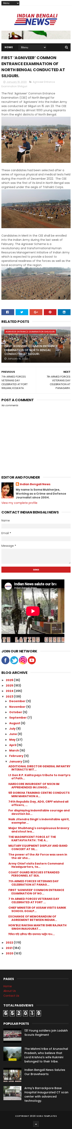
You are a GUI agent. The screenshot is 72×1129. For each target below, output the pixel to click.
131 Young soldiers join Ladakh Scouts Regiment (46, 1033)
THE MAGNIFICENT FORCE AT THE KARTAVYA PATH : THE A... (32, 838)
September (18, 718)
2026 (10, 680)
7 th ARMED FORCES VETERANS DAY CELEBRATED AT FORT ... (33, 900)
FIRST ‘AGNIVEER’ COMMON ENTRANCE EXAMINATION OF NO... (36, 891)
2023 (10, 697)
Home (9, 47)
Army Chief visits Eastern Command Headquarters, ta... (36, 865)
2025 (10, 685)
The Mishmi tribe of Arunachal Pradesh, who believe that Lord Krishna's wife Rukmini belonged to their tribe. (46, 1055)
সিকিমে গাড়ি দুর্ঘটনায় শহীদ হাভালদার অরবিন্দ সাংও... (31, 934)
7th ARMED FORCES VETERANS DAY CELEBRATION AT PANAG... (33, 883)
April (13, 745)
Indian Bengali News (35, 484)
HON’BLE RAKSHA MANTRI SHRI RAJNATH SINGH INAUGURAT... (37, 927)
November (17, 707)
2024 (10, 691)
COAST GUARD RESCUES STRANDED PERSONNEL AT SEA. (34, 874)
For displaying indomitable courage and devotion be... (39, 812)
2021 (9, 948)
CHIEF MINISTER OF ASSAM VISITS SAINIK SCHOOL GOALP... (37, 909)
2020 (10, 953)
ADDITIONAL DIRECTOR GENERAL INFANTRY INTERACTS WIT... (39, 768)
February (16, 756)
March (14, 750)
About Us (9, 991)
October (16, 712)
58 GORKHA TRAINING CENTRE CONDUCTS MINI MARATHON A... (39, 794)
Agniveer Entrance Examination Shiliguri (30, 331)
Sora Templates (46, 1116)
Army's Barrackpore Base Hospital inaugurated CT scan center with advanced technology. (46, 1094)
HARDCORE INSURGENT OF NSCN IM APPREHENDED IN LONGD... (33, 785)
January (16, 761)
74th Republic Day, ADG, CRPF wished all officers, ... (38, 803)
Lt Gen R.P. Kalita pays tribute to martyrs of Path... (39, 777)
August (15, 723)
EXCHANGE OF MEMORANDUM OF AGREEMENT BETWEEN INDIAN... (32, 918)
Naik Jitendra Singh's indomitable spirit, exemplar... (39, 821)
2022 (10, 943)
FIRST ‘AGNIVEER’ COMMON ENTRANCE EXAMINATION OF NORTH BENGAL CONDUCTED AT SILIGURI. (31, 350)
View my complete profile (19, 503)
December (17, 701)
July (12, 729)
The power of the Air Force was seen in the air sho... (37, 856)
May (12, 740)
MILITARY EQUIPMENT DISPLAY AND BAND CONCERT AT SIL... (38, 847)
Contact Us (11, 996)
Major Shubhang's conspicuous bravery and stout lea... (38, 829)
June (13, 734)
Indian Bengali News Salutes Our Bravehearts (44, 1072)
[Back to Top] (36, 1124)
